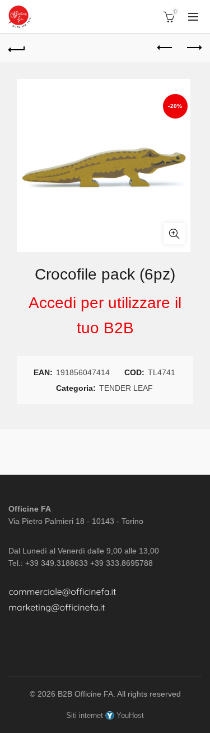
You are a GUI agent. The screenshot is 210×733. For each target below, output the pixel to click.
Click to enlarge (174, 233)
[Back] (17, 48)
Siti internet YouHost (105, 715)
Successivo (193, 48)
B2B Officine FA (85, 693)
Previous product (165, 48)
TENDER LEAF (126, 388)
